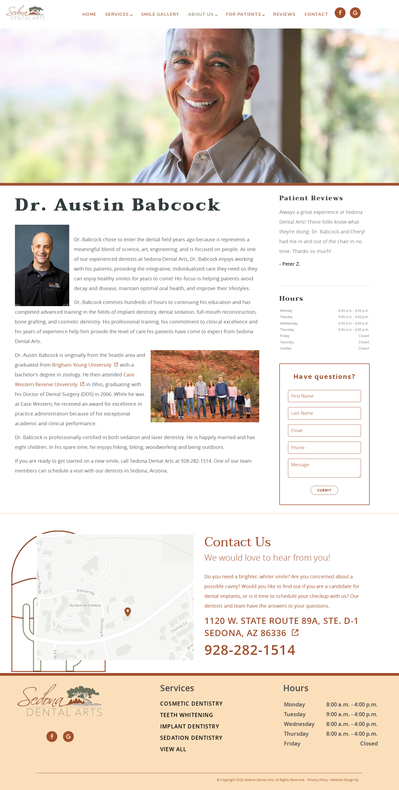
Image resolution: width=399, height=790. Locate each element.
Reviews (284, 14)
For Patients (243, 14)
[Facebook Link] (340, 12)
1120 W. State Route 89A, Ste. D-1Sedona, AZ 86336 (281, 627)
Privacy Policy (318, 780)
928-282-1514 (250, 650)
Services (117, 14)
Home (90, 14)
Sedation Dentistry (191, 737)
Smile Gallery (160, 14)
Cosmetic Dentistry (191, 703)
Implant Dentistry (189, 726)
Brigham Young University (81, 364)
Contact (316, 14)
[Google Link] (355, 12)
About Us (201, 14)
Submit (324, 490)
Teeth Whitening (186, 715)
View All (173, 749)
